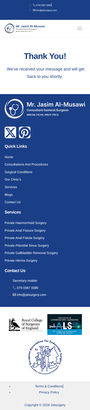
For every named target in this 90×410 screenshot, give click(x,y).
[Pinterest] (24, 132)
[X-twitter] (10, 132)
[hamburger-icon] (80, 28)
